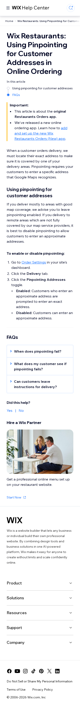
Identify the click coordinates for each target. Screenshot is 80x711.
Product (14, 583)
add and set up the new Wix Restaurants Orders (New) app (40, 133)
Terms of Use (16, 689)
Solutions (15, 597)
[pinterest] (41, 671)
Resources (17, 612)
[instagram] (25, 671)
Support (14, 627)
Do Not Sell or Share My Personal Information (39, 681)
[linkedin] (57, 671)
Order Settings (34, 262)
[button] (38, 351)
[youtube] (17, 671)
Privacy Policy (42, 689)
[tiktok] (33, 671)
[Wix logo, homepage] (14, 520)
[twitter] (49, 671)
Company (16, 642)
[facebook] (9, 671)
